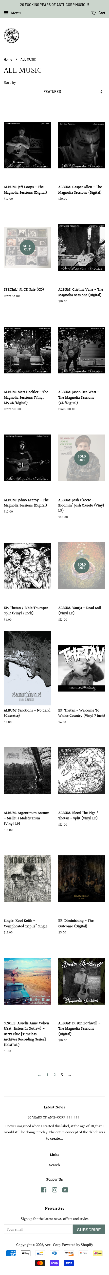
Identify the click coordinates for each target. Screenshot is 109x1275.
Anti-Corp (53, 1244)
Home (8, 59)
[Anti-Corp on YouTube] (65, 1190)
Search (54, 1164)
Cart (101, 13)
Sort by (10, 82)
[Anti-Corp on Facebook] (44, 1190)
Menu (15, 12)
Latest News (54, 1107)
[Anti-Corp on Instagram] (54, 1190)
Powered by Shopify (77, 1244)
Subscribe (89, 1229)
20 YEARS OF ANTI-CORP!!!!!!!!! (54, 1117)
